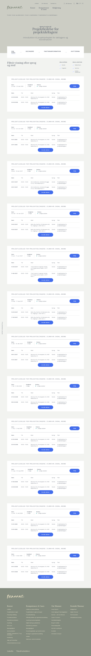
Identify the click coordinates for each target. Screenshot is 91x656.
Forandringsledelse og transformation (35, 631)
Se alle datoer (45, 107)
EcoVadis (53, 631)
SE (83, 3)
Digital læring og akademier (33, 622)
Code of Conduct (55, 617)
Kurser (32, 8)
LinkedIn (10, 651)
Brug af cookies (55, 622)
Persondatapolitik (55, 625)
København (78, 65)
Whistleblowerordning (75, 617)
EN (80, 3)
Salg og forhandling (12, 640)
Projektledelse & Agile (12, 612)
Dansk (63, 65)
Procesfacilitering (30, 614)
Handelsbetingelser (56, 620)
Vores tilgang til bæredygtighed (59, 612)
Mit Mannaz (69, 3)
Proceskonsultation (12, 617)
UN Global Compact (56, 633)
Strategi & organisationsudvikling (34, 633)
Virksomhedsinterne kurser (14, 643)
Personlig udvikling (12, 614)
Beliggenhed (73, 609)
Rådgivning (56, 8)
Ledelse (9, 609)
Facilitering (10, 637)
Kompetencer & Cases (35, 606)
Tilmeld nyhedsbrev (23, 651)
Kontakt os (53, 3)
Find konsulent (74, 614)
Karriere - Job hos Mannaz (58, 614)
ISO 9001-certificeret (56, 628)
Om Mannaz (45, 3)
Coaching (9, 622)
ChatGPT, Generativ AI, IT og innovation (14, 634)
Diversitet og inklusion (12, 620)
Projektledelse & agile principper (34, 612)
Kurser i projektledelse (31, 15)
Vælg (74, 86)
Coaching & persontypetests (33, 620)
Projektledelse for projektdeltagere (47, 15)
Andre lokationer (77, 71)
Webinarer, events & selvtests (33, 639)
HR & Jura (9, 625)
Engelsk (64, 68)
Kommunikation (11, 631)
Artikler (37, 3)
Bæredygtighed (11, 628)
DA (77, 3)
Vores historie (54, 609)
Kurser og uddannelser (18, 15)
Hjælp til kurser (74, 612)
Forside (9, 15)
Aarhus (77, 68)
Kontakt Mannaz (77, 606)
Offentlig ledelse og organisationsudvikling (36, 617)
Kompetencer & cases (44, 8)
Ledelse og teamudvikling (32, 609)
